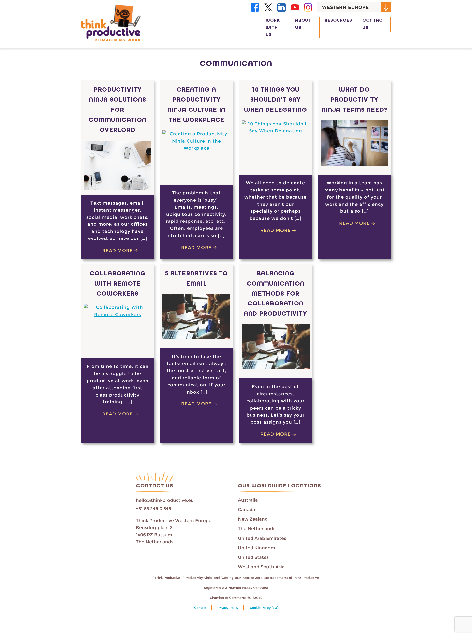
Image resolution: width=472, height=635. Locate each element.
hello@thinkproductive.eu (165, 500)
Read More (117, 250)
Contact (200, 608)
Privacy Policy (227, 608)
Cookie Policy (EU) (264, 608)
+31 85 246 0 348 (153, 508)
